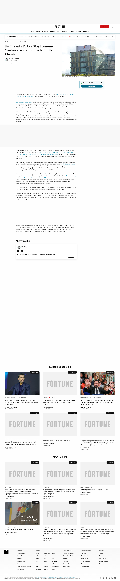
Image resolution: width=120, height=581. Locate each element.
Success (46, 397)
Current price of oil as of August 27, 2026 (19, 529)
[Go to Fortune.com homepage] (60, 26)
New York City (97, 397)
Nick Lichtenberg (12, 407)
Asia (36, 563)
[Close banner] (102, 83)
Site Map (101, 563)
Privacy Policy (66, 558)
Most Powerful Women (21, 563)
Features (53, 553)
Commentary (47, 438)
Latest (38, 31)
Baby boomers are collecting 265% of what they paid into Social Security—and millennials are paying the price (32, 36)
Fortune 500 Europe (21, 561)
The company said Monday (24, 102)
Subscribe (104, 26)
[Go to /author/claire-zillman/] (19, 247)
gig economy (21, 41)
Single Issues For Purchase (68, 563)
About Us (101, 553)
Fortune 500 (45, 31)
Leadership (64, 31)
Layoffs (55, 438)
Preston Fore (86, 447)
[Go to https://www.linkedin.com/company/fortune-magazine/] (106, 578)
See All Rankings (20, 569)
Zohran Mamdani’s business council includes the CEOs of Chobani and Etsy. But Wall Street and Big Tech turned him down (97, 402)
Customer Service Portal (68, 555)
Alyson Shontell (11, 447)
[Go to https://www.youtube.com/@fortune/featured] (115, 578)
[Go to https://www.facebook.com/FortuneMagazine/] (100, 578)
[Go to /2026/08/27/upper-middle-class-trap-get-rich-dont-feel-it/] (60, 383)
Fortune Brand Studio (85, 555)
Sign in (113, 26)
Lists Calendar (20, 571)
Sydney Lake (10, 496)
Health (45, 555)
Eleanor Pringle (48, 538)
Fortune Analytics (84, 558)
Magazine (8, 438)
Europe (37, 566)
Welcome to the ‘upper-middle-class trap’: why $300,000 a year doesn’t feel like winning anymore (59, 402)
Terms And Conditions (103, 561)
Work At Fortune (102, 558)
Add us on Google (91, 86)
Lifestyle (71, 31)
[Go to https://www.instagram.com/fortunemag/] (109, 578)
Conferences (54, 563)
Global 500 (19, 558)
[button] (32, 31)
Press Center (101, 555)
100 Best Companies (21, 553)
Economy (46, 487)
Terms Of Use (65, 561)
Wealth (53, 397)
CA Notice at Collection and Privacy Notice (54, 577)
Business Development (85, 563)
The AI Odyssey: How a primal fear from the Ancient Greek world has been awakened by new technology (21, 402)
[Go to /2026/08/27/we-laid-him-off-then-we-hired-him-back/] (60, 424)
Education (54, 569)
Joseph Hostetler (87, 492)
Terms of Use (38, 577)
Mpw (53, 558)
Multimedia (86, 31)
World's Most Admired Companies (24, 566)
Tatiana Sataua (86, 407)
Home (32, 31)
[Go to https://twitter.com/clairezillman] (22, 251)
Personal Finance (86, 487)
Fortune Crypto (47, 553)
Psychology (22, 397)
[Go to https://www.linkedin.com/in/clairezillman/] (18, 251)
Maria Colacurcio (49, 443)
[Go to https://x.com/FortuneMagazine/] (103, 578)
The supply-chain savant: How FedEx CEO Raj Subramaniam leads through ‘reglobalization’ (20, 443)
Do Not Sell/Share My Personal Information (68, 577)
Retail (45, 558)
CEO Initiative (54, 561)
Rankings (78, 31)
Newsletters (46, 566)
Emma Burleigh (86, 536)
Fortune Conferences (85, 561)
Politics (45, 563)
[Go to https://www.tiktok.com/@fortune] (112, 578)
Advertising (83, 553)
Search (11, 26)
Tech (58, 31)
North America (85, 397)
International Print (66, 566)
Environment (38, 569)
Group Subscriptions (85, 566)
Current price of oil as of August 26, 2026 (70, 36)
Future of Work (10, 397)
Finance (52, 31)
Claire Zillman (15, 58)
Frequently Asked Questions (68, 553)
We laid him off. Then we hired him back (56, 441)
